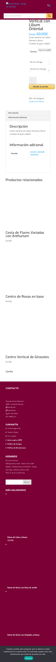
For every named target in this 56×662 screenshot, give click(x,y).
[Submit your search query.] (49, 15)
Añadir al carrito (40, 86)
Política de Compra (14, 444)
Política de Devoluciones (16, 448)
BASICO (33, 152)
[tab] (27, 120)
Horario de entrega (38, 70)
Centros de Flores (36, 101)
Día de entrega (36, 62)
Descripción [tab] (13, 113)
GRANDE (40, 152)
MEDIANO (34, 155)
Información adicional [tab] (17, 117)
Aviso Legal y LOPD (14, 440)
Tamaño (33, 51)
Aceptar (28, 658)
